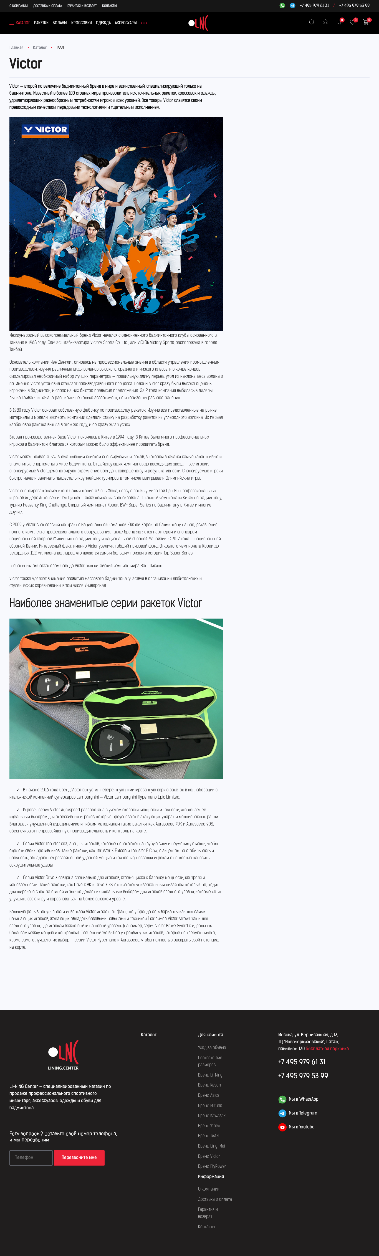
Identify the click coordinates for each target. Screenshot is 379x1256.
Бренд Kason (209, 1085)
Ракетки (41, 23)
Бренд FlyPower (212, 1166)
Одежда (103, 23)
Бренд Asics (208, 1095)
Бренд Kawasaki (212, 1116)
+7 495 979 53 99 (354, 6)
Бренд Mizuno (210, 1106)
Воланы (60, 23)
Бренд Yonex (209, 1126)
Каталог (40, 48)
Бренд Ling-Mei (211, 1146)
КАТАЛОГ (23, 23)
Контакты (109, 6)
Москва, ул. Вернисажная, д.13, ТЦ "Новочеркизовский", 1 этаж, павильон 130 (308, 1042)
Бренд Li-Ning (210, 1075)
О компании (18, 6)
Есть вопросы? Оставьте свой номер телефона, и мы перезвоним (63, 1137)
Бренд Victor (209, 1156)
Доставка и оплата (47, 6)
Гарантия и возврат (82, 6)
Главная (16, 48)
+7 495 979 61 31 (314, 6)
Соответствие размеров (210, 1062)
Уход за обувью (212, 1048)
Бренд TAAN (208, 1136)
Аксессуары (126, 23)
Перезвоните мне (79, 1158)
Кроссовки (81, 23)
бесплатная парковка (327, 1049)
